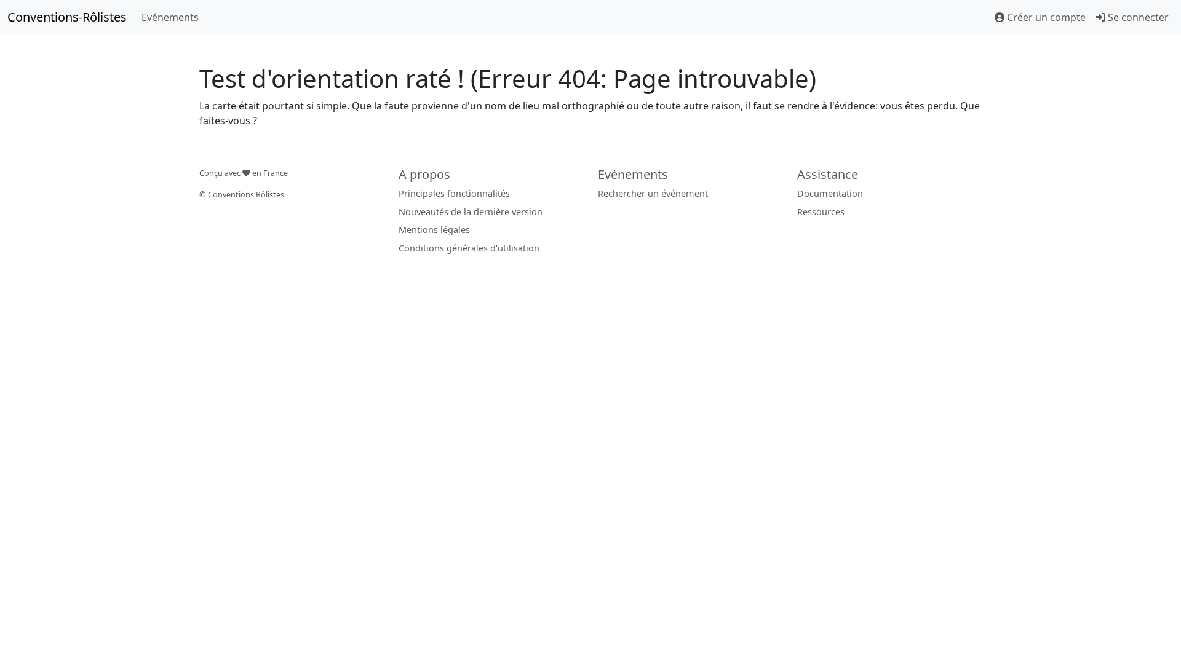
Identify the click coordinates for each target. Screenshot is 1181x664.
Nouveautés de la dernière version (471, 212)
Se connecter (1137, 17)
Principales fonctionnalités (454, 193)
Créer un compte (1045, 17)
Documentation (830, 193)
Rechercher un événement (653, 193)
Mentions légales (434, 229)
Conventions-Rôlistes (67, 17)
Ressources (821, 212)
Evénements (170, 17)
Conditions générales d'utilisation (469, 248)
